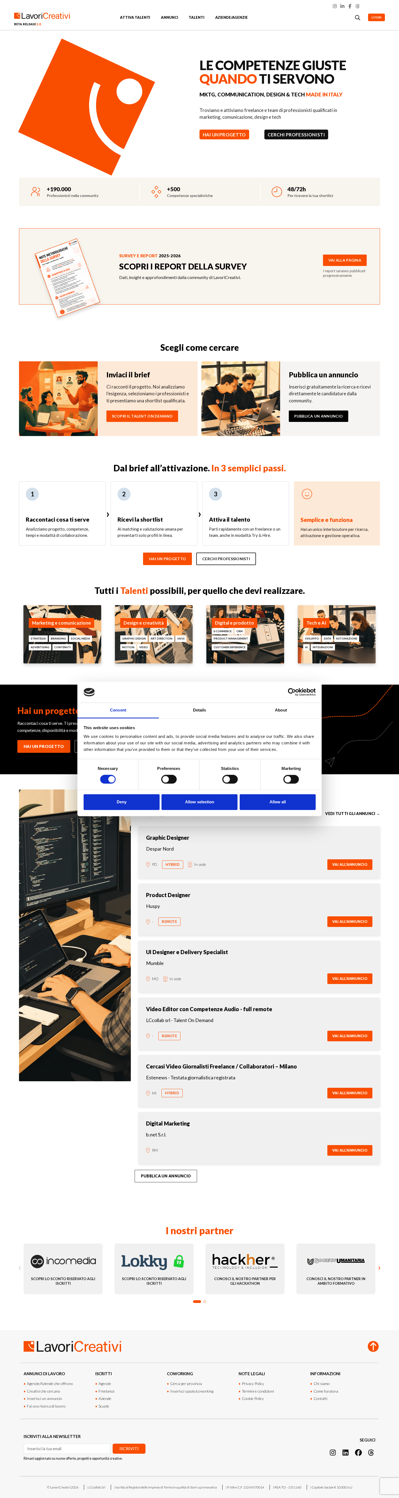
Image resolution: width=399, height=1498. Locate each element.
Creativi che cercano (43, 1391)
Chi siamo (322, 1383)
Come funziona (326, 1391)
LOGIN (376, 17)
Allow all (278, 802)
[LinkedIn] (342, 6)
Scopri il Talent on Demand (142, 416)
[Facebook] (350, 6)
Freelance (107, 1391)
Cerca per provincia (186, 1383)
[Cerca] (357, 17)
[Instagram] (335, 6)
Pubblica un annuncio (318, 416)
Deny (121, 802)
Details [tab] (199, 710)
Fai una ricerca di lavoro (46, 1406)
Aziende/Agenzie (231, 17)
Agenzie (105, 1383)
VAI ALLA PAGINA (344, 260)
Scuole (104, 1406)
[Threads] (357, 6)
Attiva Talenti (135, 17)
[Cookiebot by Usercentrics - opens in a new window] (292, 692)
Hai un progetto (167, 558)
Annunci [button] (169, 17)
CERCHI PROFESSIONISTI (296, 134)
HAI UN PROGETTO (224, 134)
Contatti (320, 1398)
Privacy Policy (253, 1383)
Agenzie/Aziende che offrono (50, 1383)
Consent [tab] (118, 710)
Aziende (105, 1398)
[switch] (169, 779)
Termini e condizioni (258, 1391)
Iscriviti (129, 1448)
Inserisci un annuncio (44, 1398)
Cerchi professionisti (226, 558)
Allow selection (199, 802)
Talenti (196, 17)
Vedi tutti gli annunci (352, 813)
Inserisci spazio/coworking (191, 1391)
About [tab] (281, 710)
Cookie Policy (253, 1398)
